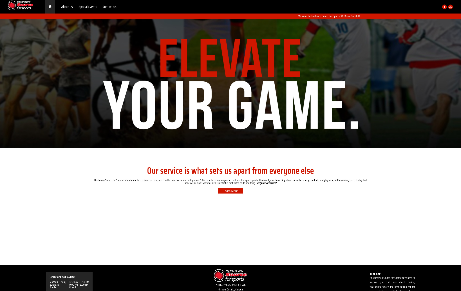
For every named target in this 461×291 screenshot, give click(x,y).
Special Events (88, 7)
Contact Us (110, 7)
